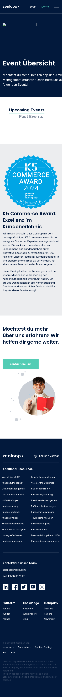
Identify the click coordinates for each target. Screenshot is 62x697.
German (54, 455)
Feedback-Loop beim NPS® (45, 535)
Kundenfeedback (11, 512)
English (43, 455)
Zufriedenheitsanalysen (14, 529)
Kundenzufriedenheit (12, 483)
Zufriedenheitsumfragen (43, 506)
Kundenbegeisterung (42, 494)
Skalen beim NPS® (40, 488)
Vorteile (6, 608)
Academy (28, 608)
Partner (6, 619)
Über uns (48, 608)
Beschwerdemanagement (44, 500)
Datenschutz (24, 647)
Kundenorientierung (12, 541)
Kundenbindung (10, 506)
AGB (13, 652)
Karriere (48, 614)
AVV (5, 652)
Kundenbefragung (40, 523)
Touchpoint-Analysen (42, 518)
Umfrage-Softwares (12, 535)
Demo (45, 6)
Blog (25, 619)
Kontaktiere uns (21, 364)
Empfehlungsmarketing (43, 477)
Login (33, 6)
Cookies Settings (44, 647)
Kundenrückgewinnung (42, 512)
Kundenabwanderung (13, 523)
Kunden (6, 614)
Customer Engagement (13, 488)
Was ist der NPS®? (11, 477)
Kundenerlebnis (39, 529)
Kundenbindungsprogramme (45, 541)
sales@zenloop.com (14, 569)
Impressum (8, 647)
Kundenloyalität (10, 518)
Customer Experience (13, 494)
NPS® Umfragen (10, 500)
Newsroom (49, 619)
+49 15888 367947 (14, 576)
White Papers (30, 614)
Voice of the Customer (42, 483)
